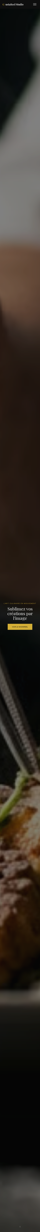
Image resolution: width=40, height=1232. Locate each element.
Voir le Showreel (20, 627)
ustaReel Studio (13, 4)
